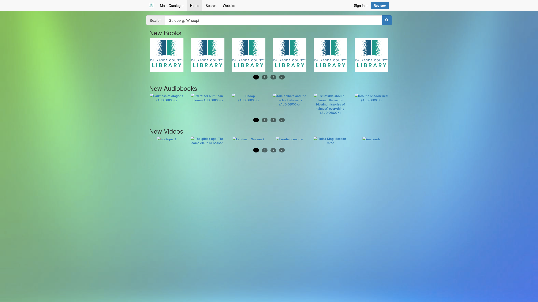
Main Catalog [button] (171, 5)
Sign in (360, 5)
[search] (387, 20)
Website (229, 5)
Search (211, 5)
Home (194, 5)
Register (380, 5)
